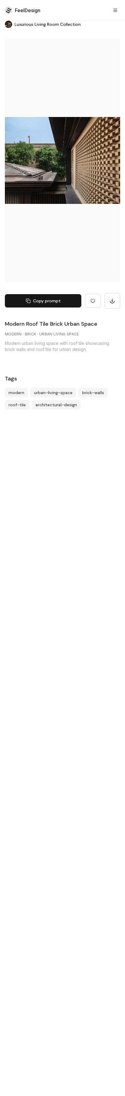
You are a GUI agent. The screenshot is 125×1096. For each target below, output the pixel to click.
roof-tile (17, 404)
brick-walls (93, 392)
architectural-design (56, 404)
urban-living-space (53, 392)
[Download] (112, 301)
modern (16, 392)
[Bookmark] (93, 301)
